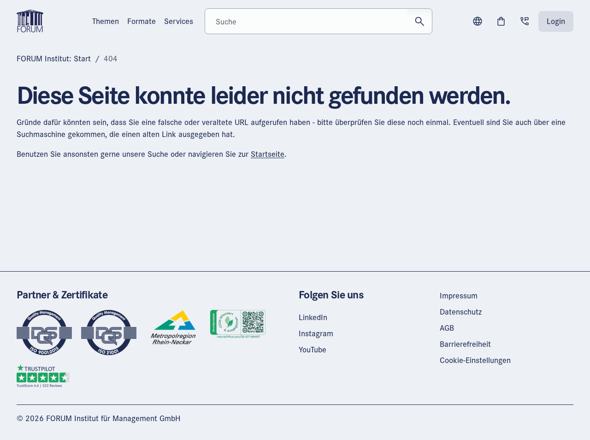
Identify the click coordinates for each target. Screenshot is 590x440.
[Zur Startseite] (30, 20)
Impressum (459, 295)
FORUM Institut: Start (54, 58)
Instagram (316, 333)
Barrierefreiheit (465, 344)
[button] (477, 21)
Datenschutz (461, 311)
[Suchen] (419, 21)
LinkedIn (313, 317)
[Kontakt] (524, 21)
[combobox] (318, 21)
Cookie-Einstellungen (475, 360)
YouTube (312, 349)
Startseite (267, 154)
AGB (447, 327)
